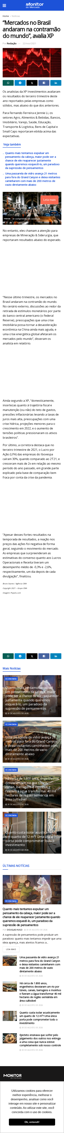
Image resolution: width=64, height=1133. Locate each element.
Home (6, 16)
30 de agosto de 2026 (18, 713)
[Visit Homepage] (35, 5)
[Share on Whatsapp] (8, 83)
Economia (11, 678)
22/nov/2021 (29, 43)
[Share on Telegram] (20, 83)
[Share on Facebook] (43, 83)
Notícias (16, 16)
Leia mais (12, 948)
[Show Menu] (4, 5)
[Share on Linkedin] (55, 83)
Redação (12, 43)
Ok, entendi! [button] (32, 1122)
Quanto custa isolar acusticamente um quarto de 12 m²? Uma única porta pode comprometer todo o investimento (31, 838)
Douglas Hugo (14, 930)
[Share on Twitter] (32, 83)
